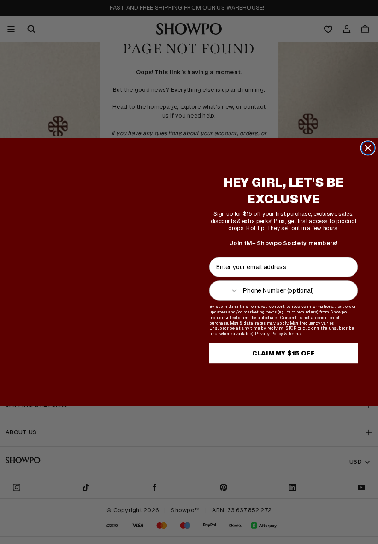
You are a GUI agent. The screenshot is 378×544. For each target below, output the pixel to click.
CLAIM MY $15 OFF (283, 353)
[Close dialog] (368, 147)
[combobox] (224, 290)
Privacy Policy (269, 334)
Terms (295, 334)
